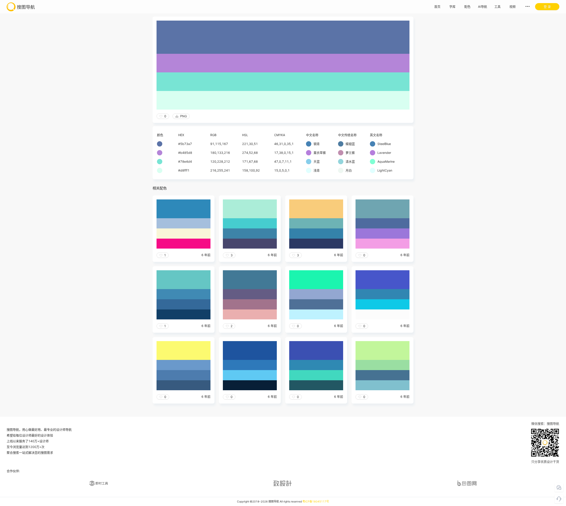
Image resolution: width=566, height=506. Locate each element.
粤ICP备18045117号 (315, 501)
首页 (437, 6)
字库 (452, 6)
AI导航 (482, 6)
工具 (497, 6)
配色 (467, 6)
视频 (512, 6)
